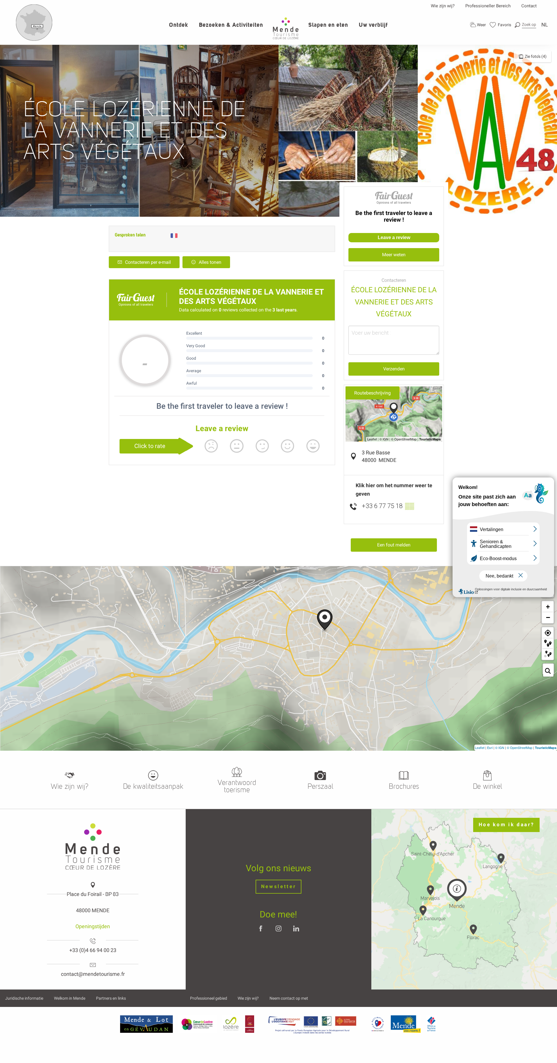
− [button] (548, 617)
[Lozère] (231, 1024)
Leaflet (479, 747)
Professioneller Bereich (488, 5)
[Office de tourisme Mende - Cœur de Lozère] (285, 28)
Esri (490, 747)
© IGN (499, 747)
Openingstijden (92, 926)
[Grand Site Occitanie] (250, 1024)
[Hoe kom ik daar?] (34, 39)
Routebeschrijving (372, 393)
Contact (529, 5)
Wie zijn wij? (443, 5)
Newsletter (278, 886)
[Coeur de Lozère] (198, 1024)
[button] (525, 24)
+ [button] (548, 606)
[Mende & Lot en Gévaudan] (146, 1024)
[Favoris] (500, 24)
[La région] (312, 1024)
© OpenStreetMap (519, 747)
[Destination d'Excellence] (377, 1024)
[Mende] (406, 1024)
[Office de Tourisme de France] (431, 1024)
